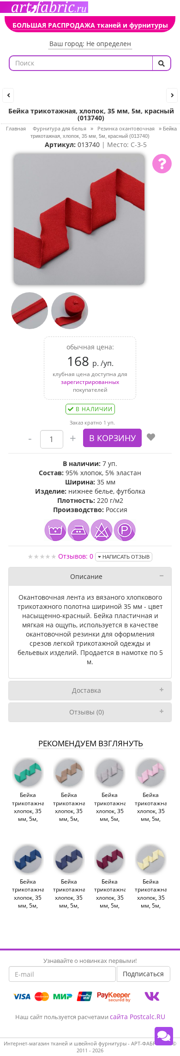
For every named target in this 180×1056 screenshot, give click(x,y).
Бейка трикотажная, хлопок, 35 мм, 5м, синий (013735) (28, 901)
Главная (16, 128)
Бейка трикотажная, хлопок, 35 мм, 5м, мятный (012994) (28, 814)
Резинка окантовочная (126, 128)
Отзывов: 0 (75, 556)
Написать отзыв (125, 557)
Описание (86, 576)
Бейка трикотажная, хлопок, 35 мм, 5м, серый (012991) (110, 814)
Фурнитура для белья (59, 128)
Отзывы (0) (86, 712)
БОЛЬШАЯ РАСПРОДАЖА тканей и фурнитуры (90, 25)
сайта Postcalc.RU (137, 1016)
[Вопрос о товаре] (162, 163)
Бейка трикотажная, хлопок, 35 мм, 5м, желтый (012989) (151, 901)
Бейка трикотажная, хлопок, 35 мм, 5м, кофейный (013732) (69, 814)
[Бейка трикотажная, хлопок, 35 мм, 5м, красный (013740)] (79, 218)
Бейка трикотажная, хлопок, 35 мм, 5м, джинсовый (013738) (69, 901)
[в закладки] (151, 438)
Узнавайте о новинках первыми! (90, 960)
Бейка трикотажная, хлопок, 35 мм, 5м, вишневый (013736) (110, 901)
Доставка (86, 690)
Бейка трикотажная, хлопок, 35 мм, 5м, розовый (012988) (151, 814)
